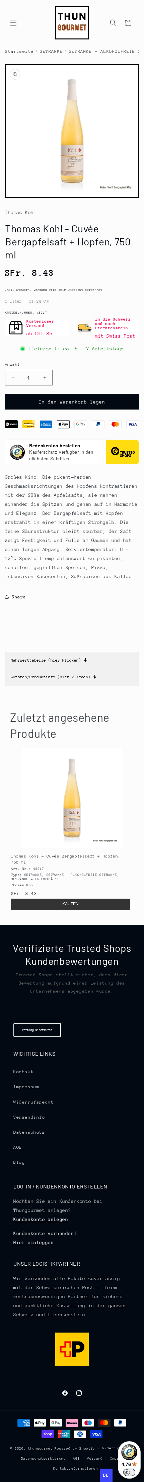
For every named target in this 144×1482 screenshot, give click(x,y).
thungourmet (40, 1449)
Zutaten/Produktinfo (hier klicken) (53, 677)
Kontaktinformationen (75, 1469)
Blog (19, 1162)
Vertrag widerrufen (37, 1030)
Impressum (26, 1086)
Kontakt (23, 1071)
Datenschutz (29, 1132)
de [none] (106, 1475)
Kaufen (70, 904)
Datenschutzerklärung (43, 1459)
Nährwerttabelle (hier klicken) (49, 660)
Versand (40, 290)
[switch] (129, 1472)
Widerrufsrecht (33, 1102)
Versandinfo (29, 1117)
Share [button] (19, 596)
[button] (13, 22)
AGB (17, 1147)
